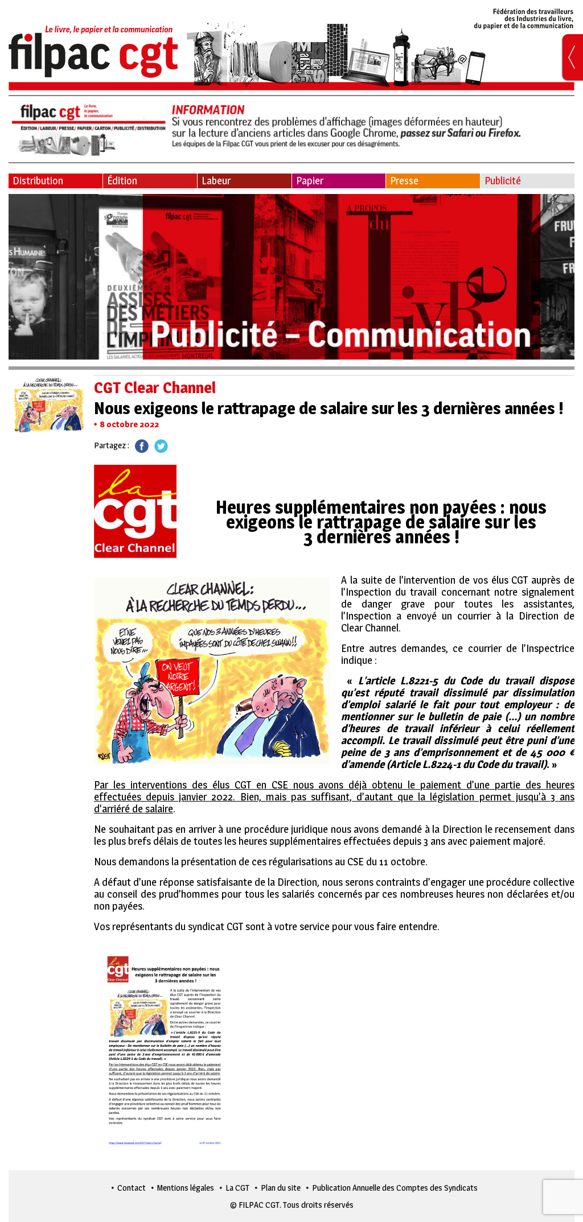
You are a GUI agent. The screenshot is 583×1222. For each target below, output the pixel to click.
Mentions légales (185, 1187)
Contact (131, 1187)
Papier (309, 181)
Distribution (38, 181)
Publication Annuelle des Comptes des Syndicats (395, 1187)
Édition (122, 181)
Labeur (216, 181)
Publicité (503, 181)
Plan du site (281, 1187)
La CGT (237, 1187)
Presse (404, 181)
